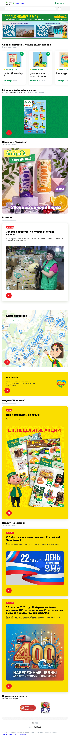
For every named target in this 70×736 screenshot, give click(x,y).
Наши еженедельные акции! (23, 414)
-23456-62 (35, 727)
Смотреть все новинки (10, 144)
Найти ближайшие (15, 321)
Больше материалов (9, 220)
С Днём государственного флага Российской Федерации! (33, 539)
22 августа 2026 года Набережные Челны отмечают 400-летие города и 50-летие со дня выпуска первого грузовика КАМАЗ (34, 610)
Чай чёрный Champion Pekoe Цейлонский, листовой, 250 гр (13, 75)
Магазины (60, 3)
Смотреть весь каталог (10, 47)
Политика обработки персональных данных (14, 734)
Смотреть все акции (9, 403)
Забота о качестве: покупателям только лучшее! (30, 233)
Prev (5, 26)
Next (65, 26)
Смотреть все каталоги (38, 92)
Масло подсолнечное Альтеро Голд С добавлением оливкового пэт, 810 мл (40, 75)
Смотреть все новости (9, 525)
